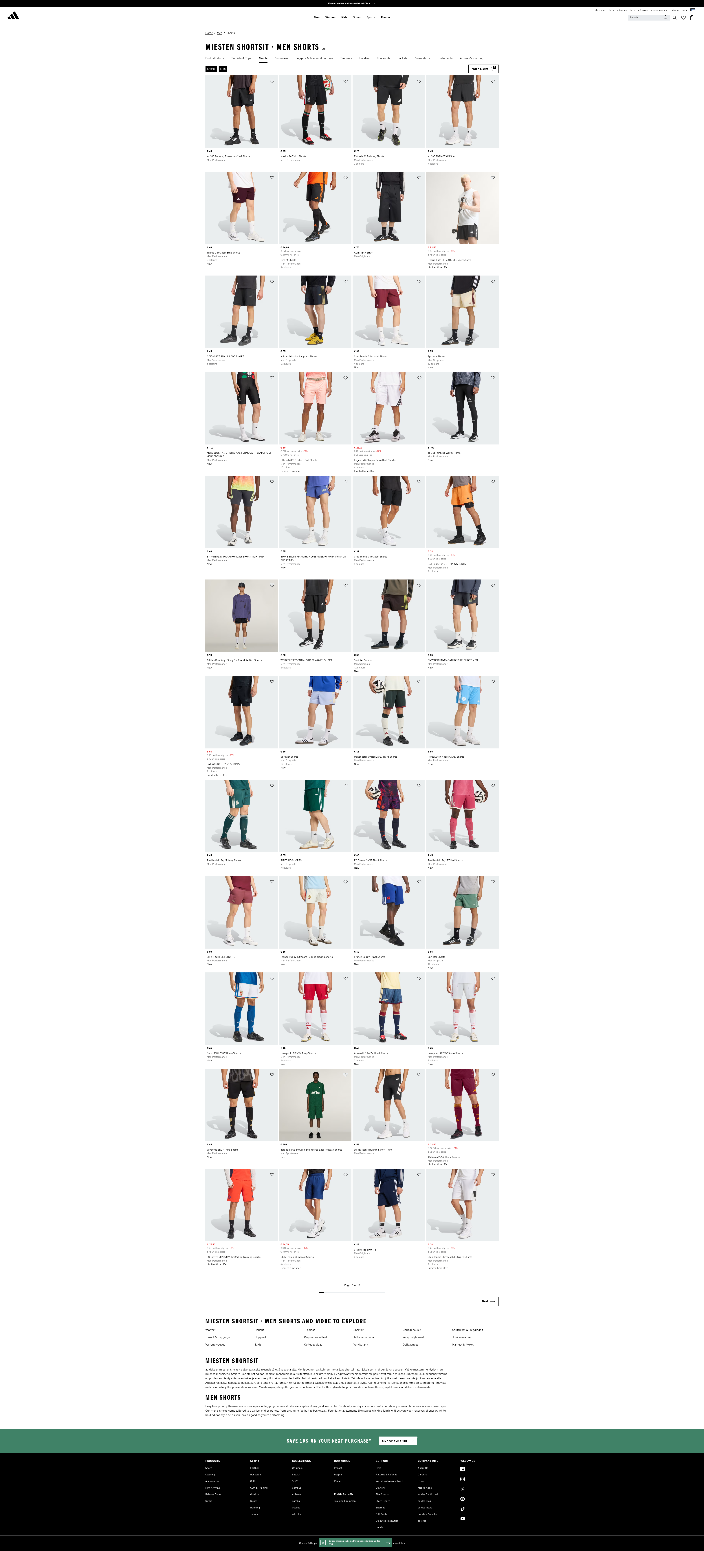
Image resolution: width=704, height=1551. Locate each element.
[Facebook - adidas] (479, 1470)
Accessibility (397, 1543)
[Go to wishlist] (683, 17)
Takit (258, 1344)
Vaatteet (210, 1330)
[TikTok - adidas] (479, 1509)
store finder (600, 10)
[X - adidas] (479, 1489)
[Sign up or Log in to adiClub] (674, 17)
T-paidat (309, 1330)
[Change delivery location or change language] (693, 10)
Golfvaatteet (410, 1344)
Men (317, 17)
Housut (259, 1330)
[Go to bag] (692, 17)
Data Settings (326, 1543)
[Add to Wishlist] (272, 81)
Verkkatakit (360, 1344)
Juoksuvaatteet (462, 1337)
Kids (344, 17)
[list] (352, 58)
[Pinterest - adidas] (479, 1499)
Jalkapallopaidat (364, 1337)
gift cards (643, 10)
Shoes (357, 17)
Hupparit (260, 1337)
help (611, 10)
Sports (371, 17)
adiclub (675, 10)
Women (330, 17)
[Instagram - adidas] (479, 1480)
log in (685, 10)
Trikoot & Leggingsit (218, 1337)
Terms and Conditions (376, 1543)
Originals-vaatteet (315, 1337)
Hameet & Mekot (463, 1344)
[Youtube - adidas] (479, 1519)
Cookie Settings (308, 1543)
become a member (659, 10)
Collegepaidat (313, 1344)
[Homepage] (13, 15)
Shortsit (358, 1330)
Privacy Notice (354, 1543)
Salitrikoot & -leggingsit (467, 1330)
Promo (385, 17)
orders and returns (626, 10)
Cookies (340, 1543)
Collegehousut (412, 1330)
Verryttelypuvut (215, 1344)
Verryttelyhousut (413, 1337)
